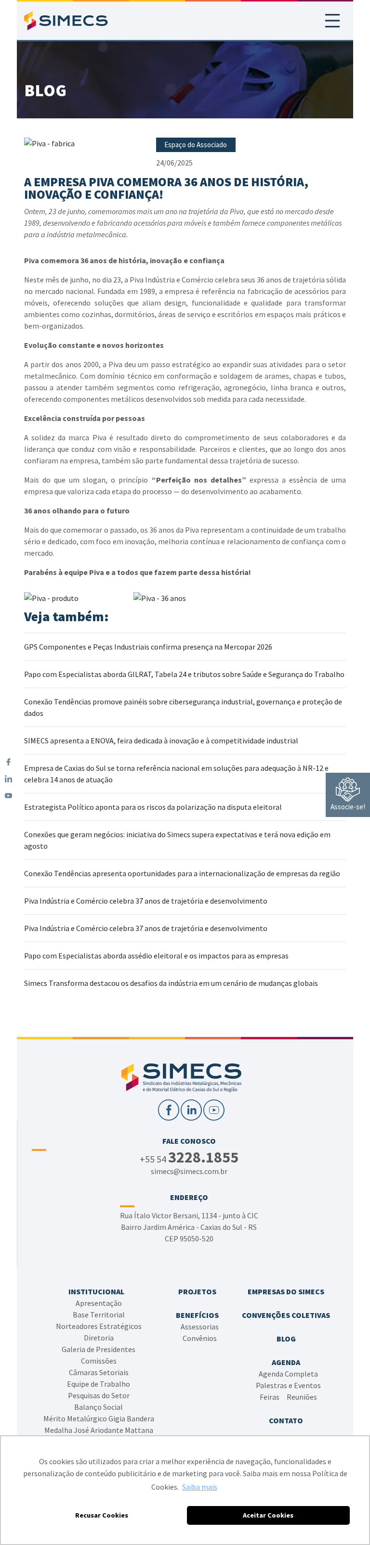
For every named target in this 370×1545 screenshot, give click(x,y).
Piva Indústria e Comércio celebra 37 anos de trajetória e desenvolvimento (145, 901)
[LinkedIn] (8, 778)
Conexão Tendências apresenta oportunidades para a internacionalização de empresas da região (182, 873)
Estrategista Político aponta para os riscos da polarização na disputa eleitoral (153, 807)
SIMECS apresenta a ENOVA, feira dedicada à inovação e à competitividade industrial (161, 740)
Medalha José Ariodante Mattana (98, 1430)
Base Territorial (99, 1314)
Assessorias (200, 1326)
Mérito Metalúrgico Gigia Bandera (98, 1418)
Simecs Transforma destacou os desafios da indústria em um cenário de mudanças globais (171, 983)
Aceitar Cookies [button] (268, 1515)
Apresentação (99, 1303)
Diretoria (99, 1337)
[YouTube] (8, 795)
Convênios (200, 1338)
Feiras (269, 1397)
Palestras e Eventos (288, 1385)
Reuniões (302, 1397)
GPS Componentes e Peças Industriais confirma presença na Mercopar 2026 (148, 646)
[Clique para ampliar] (85, 143)
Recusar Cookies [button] (101, 1515)
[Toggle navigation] (332, 20)
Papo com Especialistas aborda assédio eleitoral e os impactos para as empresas (156, 955)
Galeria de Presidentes (98, 1349)
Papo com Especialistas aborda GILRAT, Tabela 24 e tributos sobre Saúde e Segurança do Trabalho (184, 674)
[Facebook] (8, 761)
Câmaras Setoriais (99, 1372)
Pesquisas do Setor (99, 1395)
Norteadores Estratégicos (99, 1326)
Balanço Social (98, 1407)
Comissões (99, 1361)
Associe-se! (347, 806)
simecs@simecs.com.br (189, 1171)
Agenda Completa (288, 1374)
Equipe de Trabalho (98, 1384)
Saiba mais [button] (199, 1487)
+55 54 (189, 1158)
